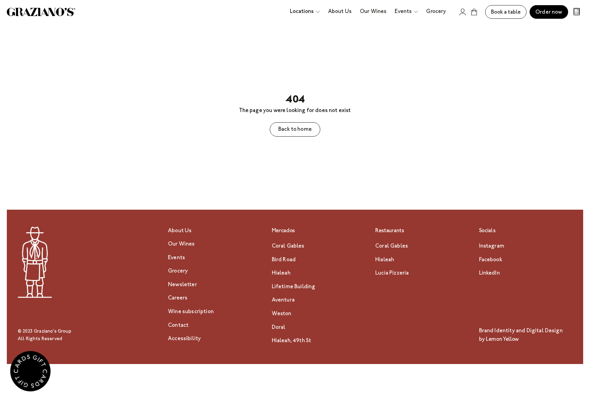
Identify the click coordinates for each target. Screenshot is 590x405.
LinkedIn (489, 273)
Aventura (283, 300)
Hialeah (281, 273)
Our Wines (181, 244)
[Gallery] (577, 12)
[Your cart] (474, 11)
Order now (548, 12)
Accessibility (184, 338)
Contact (178, 325)
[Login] (463, 11)
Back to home (295, 129)
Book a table (506, 12)
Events (176, 258)
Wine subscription (191, 312)
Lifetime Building (293, 287)
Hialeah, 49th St (291, 341)
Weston (282, 314)
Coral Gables (288, 246)
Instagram (491, 246)
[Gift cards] (30, 373)
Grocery (178, 271)
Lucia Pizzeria (392, 273)
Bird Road (284, 260)
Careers (177, 298)
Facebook (490, 260)
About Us (180, 231)
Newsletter (182, 285)
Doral (279, 327)
